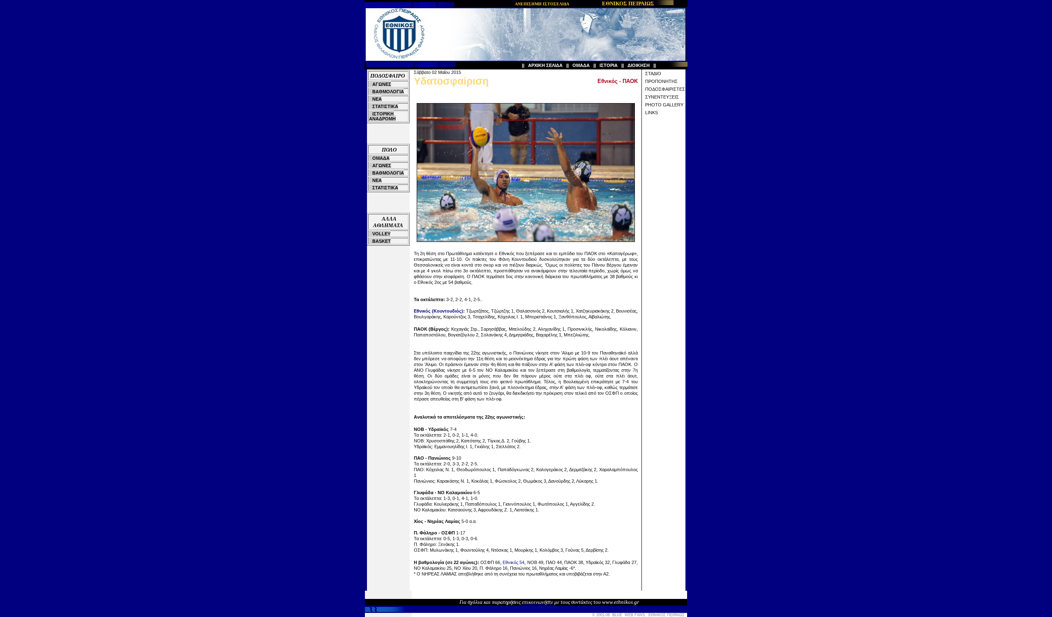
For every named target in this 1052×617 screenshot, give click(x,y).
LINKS (651, 112)
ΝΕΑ (377, 99)
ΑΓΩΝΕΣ (381, 84)
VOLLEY (381, 233)
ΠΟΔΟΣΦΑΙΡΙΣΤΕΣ (665, 89)
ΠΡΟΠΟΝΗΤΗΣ (661, 81)
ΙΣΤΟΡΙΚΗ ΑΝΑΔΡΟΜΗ (382, 116)
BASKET (381, 241)
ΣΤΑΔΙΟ (653, 73)
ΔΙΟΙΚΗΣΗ (638, 65)
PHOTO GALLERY (664, 104)
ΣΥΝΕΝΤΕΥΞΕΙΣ (662, 96)
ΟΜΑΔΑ (581, 65)
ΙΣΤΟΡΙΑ (608, 65)
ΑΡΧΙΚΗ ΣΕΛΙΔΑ (545, 65)
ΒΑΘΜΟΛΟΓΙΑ (388, 91)
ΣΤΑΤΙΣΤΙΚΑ (385, 106)
